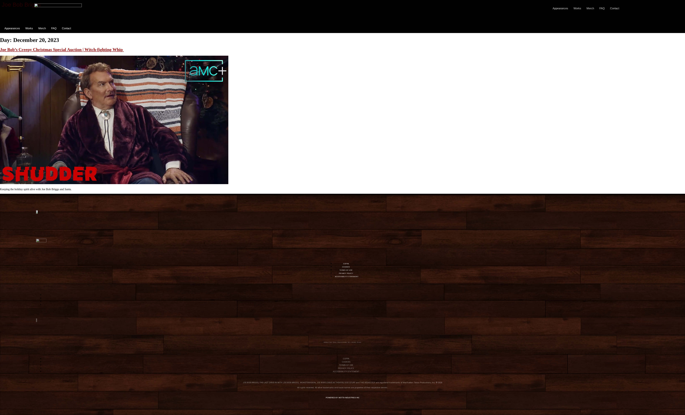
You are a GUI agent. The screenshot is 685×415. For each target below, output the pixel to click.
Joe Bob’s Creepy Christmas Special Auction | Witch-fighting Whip (62, 49)
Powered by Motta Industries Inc (342, 398)
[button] (633, 8)
